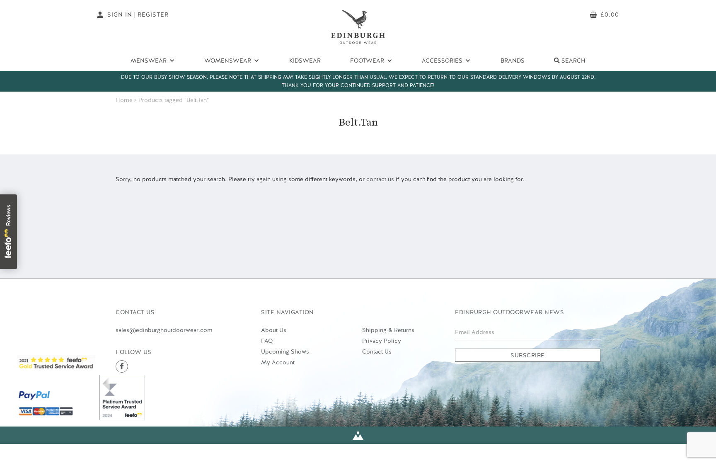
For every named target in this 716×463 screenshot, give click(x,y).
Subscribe (527, 355)
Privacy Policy (381, 340)
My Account (278, 362)
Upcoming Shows (285, 351)
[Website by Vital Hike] (358, 435)
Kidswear (305, 60)
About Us (273, 330)
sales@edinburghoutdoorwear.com (164, 330)
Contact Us (377, 351)
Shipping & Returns (388, 330)
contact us (380, 179)
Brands (513, 60)
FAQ (267, 340)
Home (124, 100)
